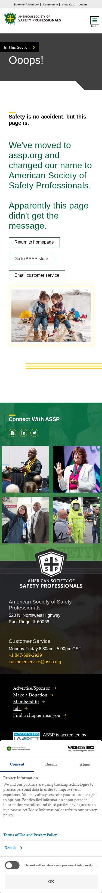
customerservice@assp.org (35, 661)
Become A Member (26, 4)
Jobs (17, 708)
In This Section (17, 47)
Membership (26, 701)
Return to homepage (34, 242)
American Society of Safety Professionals (32, 20)
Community (50, 4)
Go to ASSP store (31, 258)
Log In (83, 4)
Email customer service (36, 275)
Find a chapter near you (36, 715)
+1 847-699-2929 (25, 655)
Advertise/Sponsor (31, 687)
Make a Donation (30, 694)
